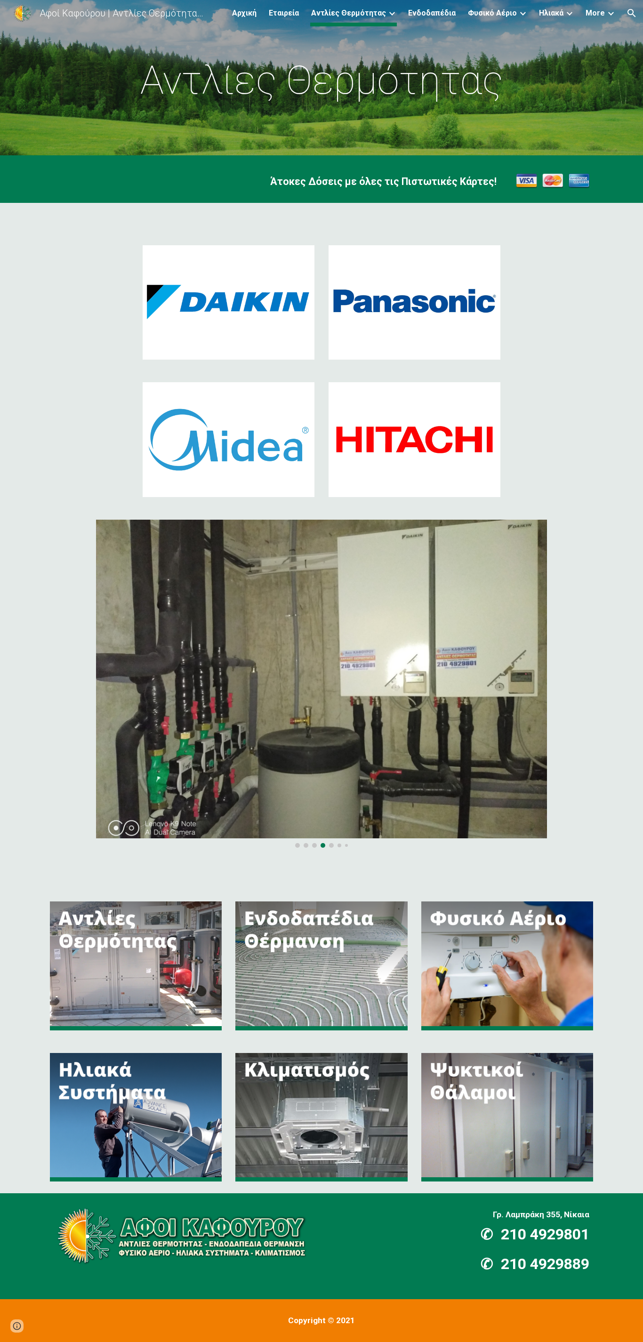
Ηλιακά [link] (551, 12)
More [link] (595, 12)
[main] (321, 80)
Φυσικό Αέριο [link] (492, 12)
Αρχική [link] (244, 12)
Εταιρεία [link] (284, 12)
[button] (631, 13)
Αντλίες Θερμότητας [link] (348, 12)
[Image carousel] (321, 684)
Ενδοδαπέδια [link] (432, 12)
